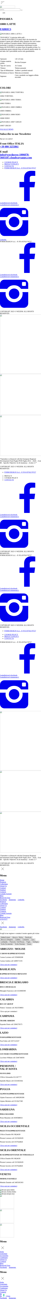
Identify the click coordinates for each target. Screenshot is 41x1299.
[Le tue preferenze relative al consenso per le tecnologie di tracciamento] (4, 1295)
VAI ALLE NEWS (6, 129)
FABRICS (5, 29)
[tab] (5, 937)
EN (4, 13)
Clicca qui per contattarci (8, 965)
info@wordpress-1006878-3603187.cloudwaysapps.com (16, 156)
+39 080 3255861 (9, 146)
